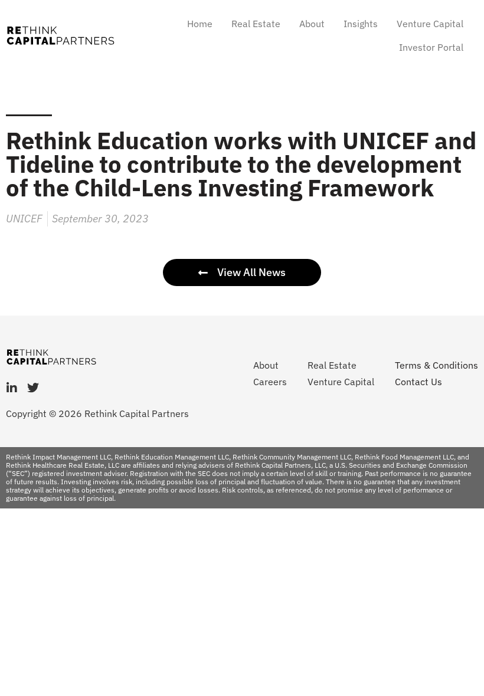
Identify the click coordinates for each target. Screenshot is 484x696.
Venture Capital (430, 23)
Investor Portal (431, 47)
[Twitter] (33, 388)
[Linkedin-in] (12, 388)
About (312, 23)
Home (199, 23)
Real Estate (255, 23)
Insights (361, 23)
